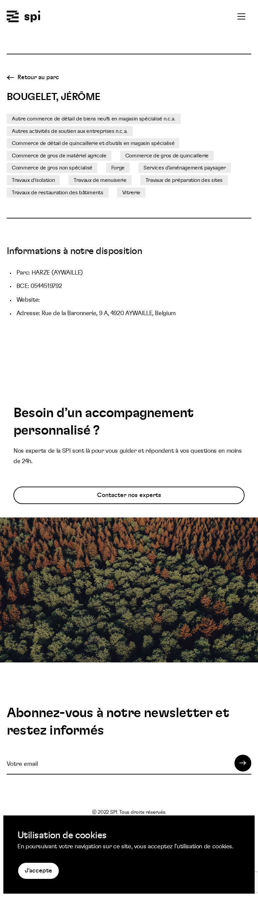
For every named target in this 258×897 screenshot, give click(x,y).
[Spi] (23, 17)
